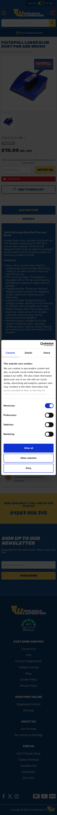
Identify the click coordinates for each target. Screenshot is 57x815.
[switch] (49, 415)
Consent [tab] (10, 352)
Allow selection (28, 458)
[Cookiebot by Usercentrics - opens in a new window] (41, 344)
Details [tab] (28, 352)
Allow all (28, 448)
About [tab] (46, 352)
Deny (28, 468)
